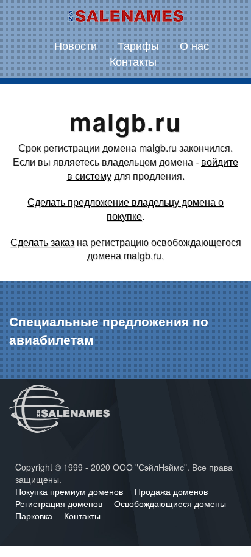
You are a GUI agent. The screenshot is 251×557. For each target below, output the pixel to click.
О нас (194, 45)
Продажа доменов (171, 491)
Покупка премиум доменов (70, 491)
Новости (75, 45)
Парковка (35, 516)
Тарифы (138, 45)
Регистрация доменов (60, 503)
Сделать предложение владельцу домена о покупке (125, 209)
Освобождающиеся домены (170, 503)
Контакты (133, 61)
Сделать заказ (42, 242)
